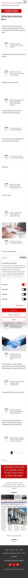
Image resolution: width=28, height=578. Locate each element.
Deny (14, 319)
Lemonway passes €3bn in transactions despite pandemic (16, 411)
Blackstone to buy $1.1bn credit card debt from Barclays (17, 73)
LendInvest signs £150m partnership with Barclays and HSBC (16, 356)
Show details (19, 305)
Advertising (6, 553)
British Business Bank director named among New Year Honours (17, 439)
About (16, 549)
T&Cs (23, 553)
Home (6, 549)
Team (21, 549)
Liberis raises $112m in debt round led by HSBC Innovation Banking (17, 102)
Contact (12, 549)
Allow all (14, 310)
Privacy (19, 553)
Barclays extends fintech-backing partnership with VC (16, 185)
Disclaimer (14, 556)
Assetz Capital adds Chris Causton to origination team (16, 214)
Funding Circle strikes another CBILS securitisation (17, 383)
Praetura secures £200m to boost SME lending (16, 45)
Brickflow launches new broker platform (16, 242)
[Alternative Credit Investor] (11, 2)
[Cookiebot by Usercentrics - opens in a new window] (19, 258)
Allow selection (14, 314)
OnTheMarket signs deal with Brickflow (16, 326)
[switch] (24, 289)
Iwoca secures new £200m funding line (16, 129)
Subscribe (13, 553)
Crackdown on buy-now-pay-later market (17, 157)
